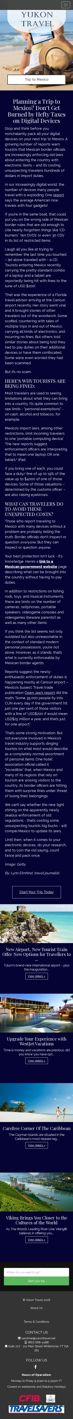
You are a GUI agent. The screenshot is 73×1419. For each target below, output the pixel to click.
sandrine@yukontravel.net (38, 1338)
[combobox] (36, 1272)
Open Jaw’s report (40, 693)
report (58, 195)
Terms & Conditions (36, 1321)
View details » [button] (36, 976)
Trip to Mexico (36, 79)
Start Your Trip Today (36, 892)
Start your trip (36, 1281)
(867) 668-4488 (38, 1342)
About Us (36, 1308)
